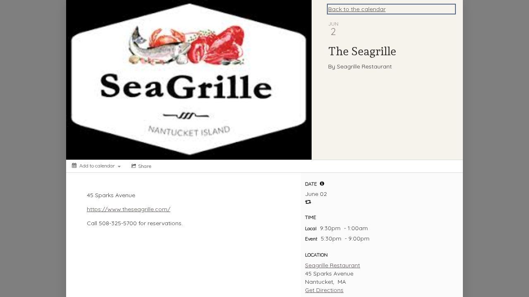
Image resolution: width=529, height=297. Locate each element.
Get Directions (324, 290)
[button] (322, 183)
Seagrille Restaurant (332, 265)
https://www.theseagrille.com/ (128, 209)
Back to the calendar (357, 9)
